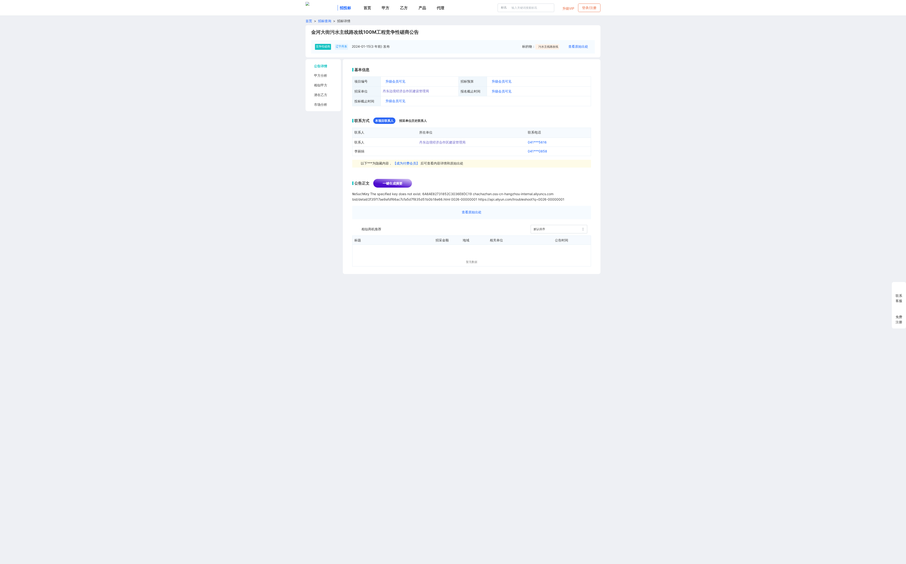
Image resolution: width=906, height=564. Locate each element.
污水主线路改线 (548, 46)
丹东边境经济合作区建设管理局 (406, 91)
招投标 (345, 7)
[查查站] (321, 8)
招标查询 (324, 21)
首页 (309, 21)
